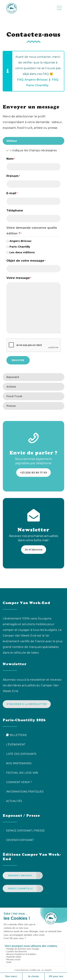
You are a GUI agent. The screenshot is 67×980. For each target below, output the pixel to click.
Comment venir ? (19, 782)
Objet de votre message (26, 260)
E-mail (12, 193)
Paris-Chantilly (19, 246)
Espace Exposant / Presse (25, 830)
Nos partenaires (19, 763)
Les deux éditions (22, 252)
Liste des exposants (21, 754)
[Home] (29, 8)
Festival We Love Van (22, 772)
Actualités (14, 801)
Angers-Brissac (20, 241)
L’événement (15, 744)
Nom (10, 158)
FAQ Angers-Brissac (32, 79)
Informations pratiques (25, 791)
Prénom (13, 176)
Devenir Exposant (20, 840)
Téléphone (14, 210)
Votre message (18, 278)
